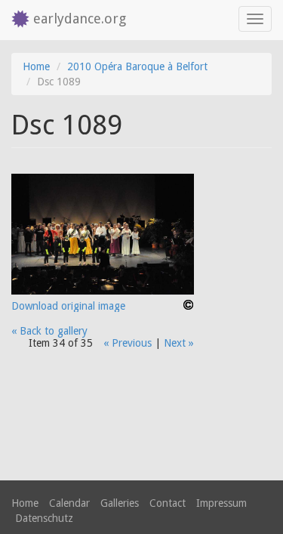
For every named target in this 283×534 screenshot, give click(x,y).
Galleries (119, 503)
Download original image (68, 306)
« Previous (127, 343)
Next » (179, 343)
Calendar (69, 503)
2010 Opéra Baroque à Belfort (137, 66)
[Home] (16, 20)
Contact (167, 503)
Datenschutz (44, 518)
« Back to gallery (49, 331)
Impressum (221, 503)
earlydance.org (79, 18)
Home (36, 66)
